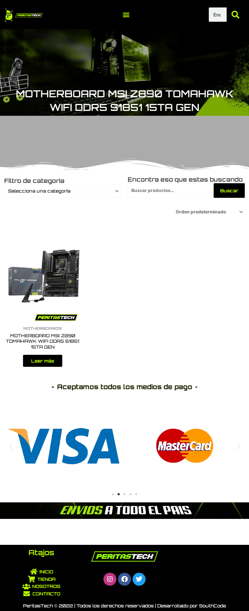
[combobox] (62, 191)
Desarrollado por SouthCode (191, 605)
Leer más (42, 361)
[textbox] (60, 191)
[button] (126, 14)
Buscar (229, 190)
